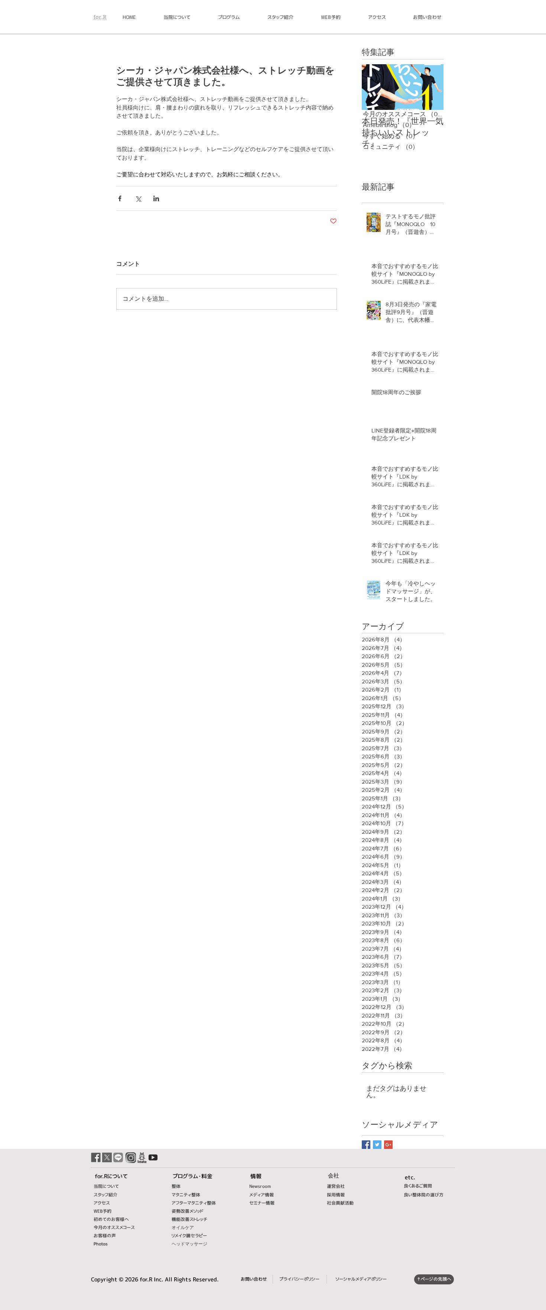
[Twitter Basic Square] (377, 1144)
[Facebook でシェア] (119, 198)
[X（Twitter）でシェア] (138, 198)
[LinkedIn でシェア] (156, 198)
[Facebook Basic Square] (366, 1144)
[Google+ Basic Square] (388, 1144)
